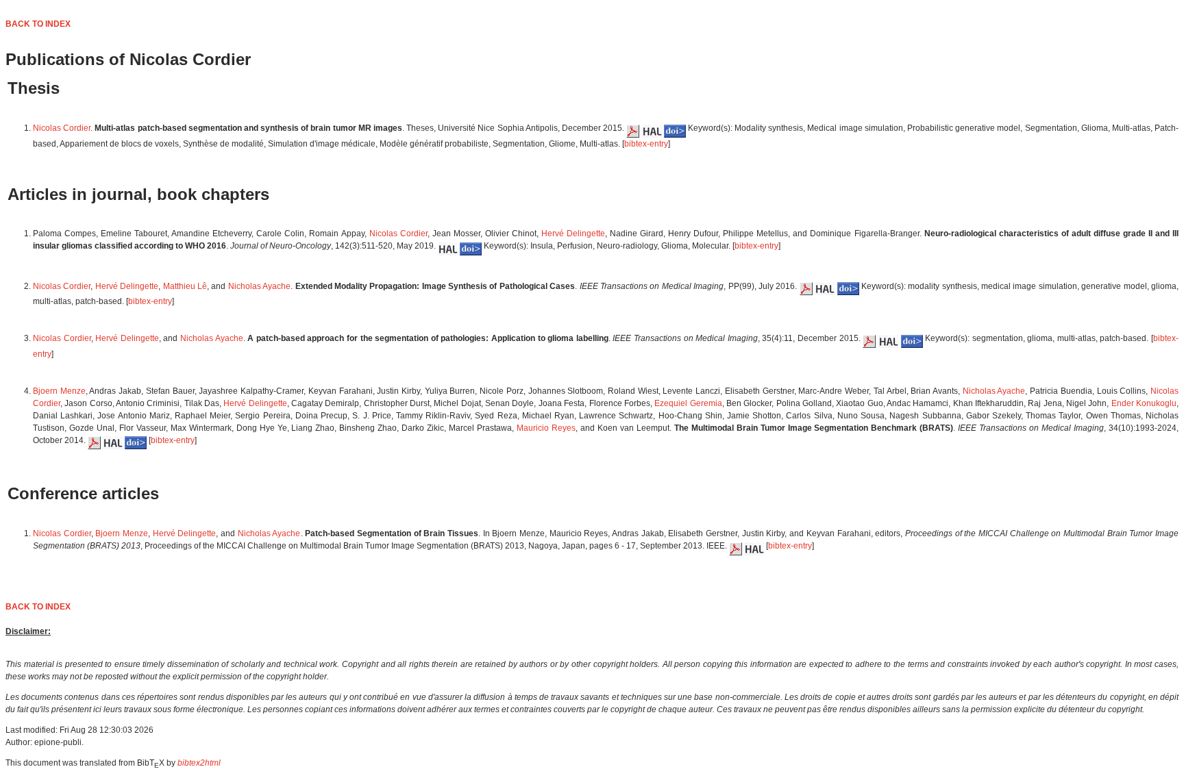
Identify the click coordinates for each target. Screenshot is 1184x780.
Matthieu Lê (185, 286)
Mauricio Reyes (546, 428)
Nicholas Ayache (259, 286)
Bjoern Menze (59, 391)
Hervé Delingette (573, 233)
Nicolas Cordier (61, 128)
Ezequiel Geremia (688, 403)
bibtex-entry (646, 144)
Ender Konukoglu (1143, 403)
